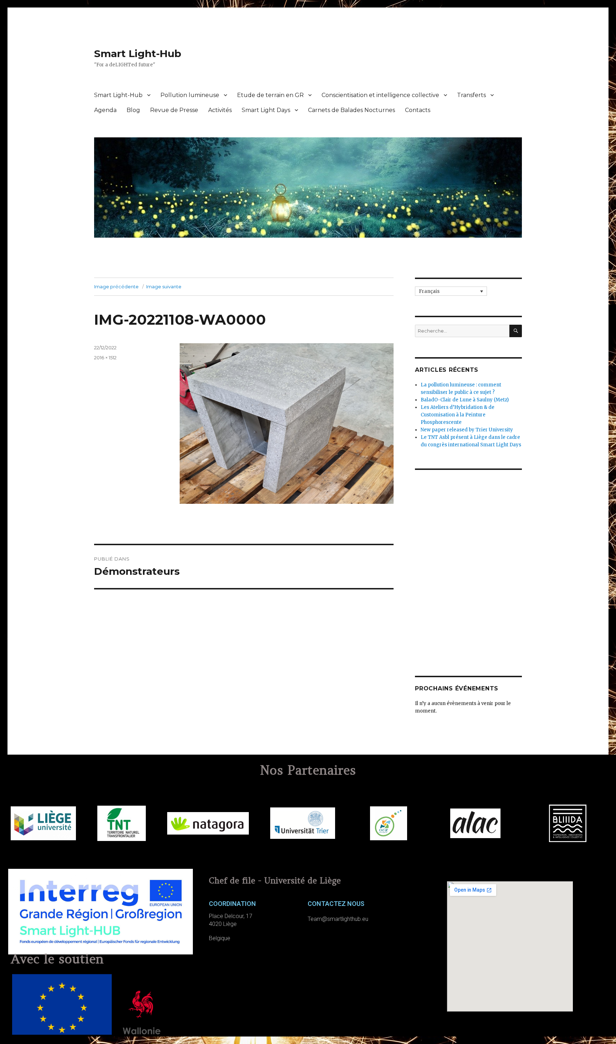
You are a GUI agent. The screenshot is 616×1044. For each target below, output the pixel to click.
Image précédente (116, 286)
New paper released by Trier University (467, 430)
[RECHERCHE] (515, 331)
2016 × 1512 (105, 357)
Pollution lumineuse (189, 95)
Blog (133, 110)
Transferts (471, 95)
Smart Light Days (266, 110)
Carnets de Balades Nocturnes (351, 110)
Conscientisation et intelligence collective (380, 95)
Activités (220, 110)
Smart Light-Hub (137, 53)
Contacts (417, 110)
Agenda (105, 110)
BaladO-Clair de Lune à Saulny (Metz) (465, 400)
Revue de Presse (174, 110)
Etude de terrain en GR (270, 95)
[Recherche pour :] (462, 331)
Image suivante (163, 286)
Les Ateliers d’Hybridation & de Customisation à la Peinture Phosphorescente (457, 414)
